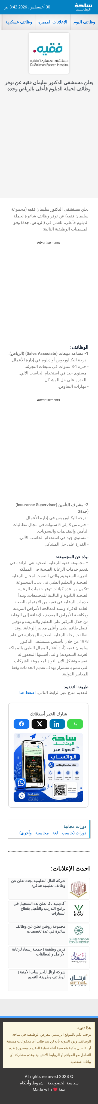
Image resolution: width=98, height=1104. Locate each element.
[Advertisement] (49, 146)
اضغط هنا (27, 692)
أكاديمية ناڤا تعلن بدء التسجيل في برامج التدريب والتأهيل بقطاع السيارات (40, 908)
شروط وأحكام (32, 1083)
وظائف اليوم (84, 22)
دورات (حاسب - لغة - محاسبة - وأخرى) (52, 833)
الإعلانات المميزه (52, 22)
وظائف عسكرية (18, 22)
